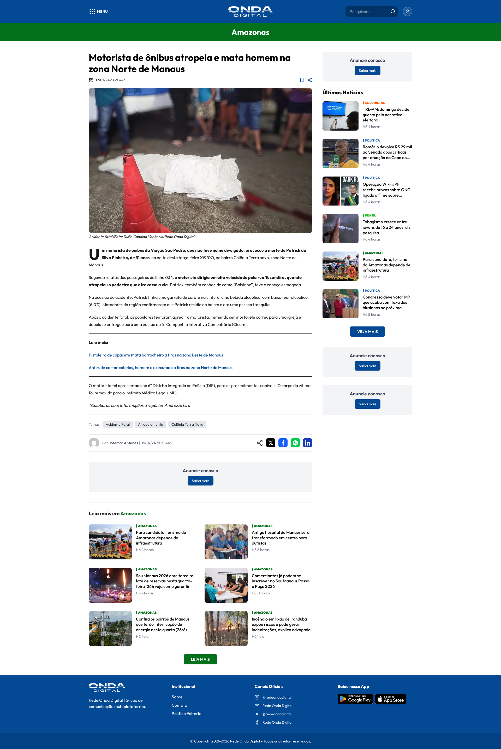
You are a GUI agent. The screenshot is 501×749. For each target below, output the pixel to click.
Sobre (177, 696)
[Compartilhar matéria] (309, 80)
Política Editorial (187, 713)
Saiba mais (200, 480)
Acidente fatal (118, 424)
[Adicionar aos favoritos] (302, 80)
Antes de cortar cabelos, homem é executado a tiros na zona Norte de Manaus (160, 367)
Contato (179, 705)
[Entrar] (407, 11)
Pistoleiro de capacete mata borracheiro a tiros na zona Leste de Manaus (156, 355)
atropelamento (150, 424)
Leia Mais (200, 659)
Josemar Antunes (123, 443)
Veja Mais (367, 331)
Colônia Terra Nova (187, 424)
